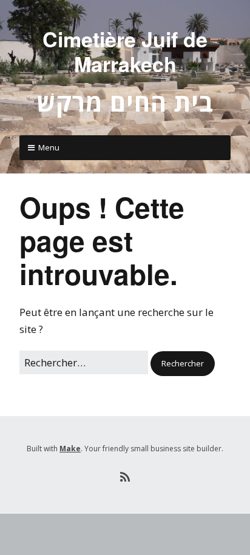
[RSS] (125, 477)
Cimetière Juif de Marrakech (125, 51)
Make (70, 448)
